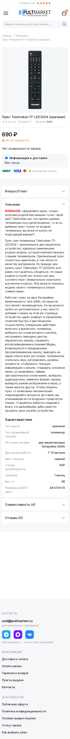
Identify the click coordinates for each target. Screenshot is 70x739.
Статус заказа (11, 725)
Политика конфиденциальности (24, 711)
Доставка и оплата (15, 659)
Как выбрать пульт (14, 732)
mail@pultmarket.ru (17, 621)
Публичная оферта (15, 704)
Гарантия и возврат (15, 673)
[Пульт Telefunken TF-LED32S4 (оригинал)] (35, 80)
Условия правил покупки (19, 718)
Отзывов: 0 (24, 121)
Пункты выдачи (13, 680)
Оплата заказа (11, 666)
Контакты (8, 687)
